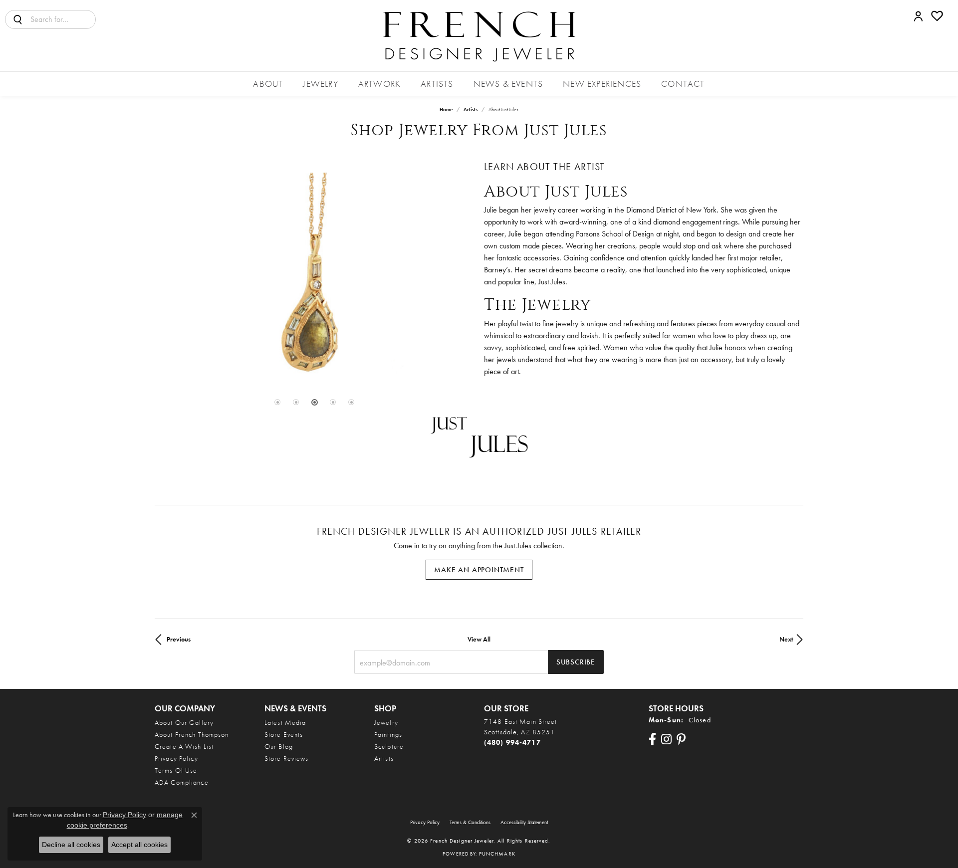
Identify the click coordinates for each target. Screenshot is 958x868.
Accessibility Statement (524, 822)
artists (471, 109)
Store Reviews (286, 758)
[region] (314, 277)
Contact (683, 83)
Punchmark (497, 853)
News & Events (508, 83)
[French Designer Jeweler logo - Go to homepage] (479, 35)
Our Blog (278, 746)
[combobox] (62, 19)
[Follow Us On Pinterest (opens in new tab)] (681, 739)
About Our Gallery (184, 722)
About (268, 83)
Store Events (283, 734)
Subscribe (575, 662)
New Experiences (602, 83)
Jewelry (320, 83)
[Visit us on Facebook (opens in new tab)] (652, 739)
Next (786, 639)
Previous (179, 639)
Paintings (388, 734)
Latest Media (285, 722)
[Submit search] (18, 19)
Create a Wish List (184, 746)
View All (479, 639)
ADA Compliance (182, 782)
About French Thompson (192, 734)
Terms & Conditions (470, 822)
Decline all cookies (71, 845)
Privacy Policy (176, 758)
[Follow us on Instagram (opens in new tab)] (666, 739)
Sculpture (389, 746)
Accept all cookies (139, 845)
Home (446, 109)
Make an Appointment (478, 570)
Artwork (379, 83)
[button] (918, 16)
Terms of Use (176, 770)
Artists (437, 83)
